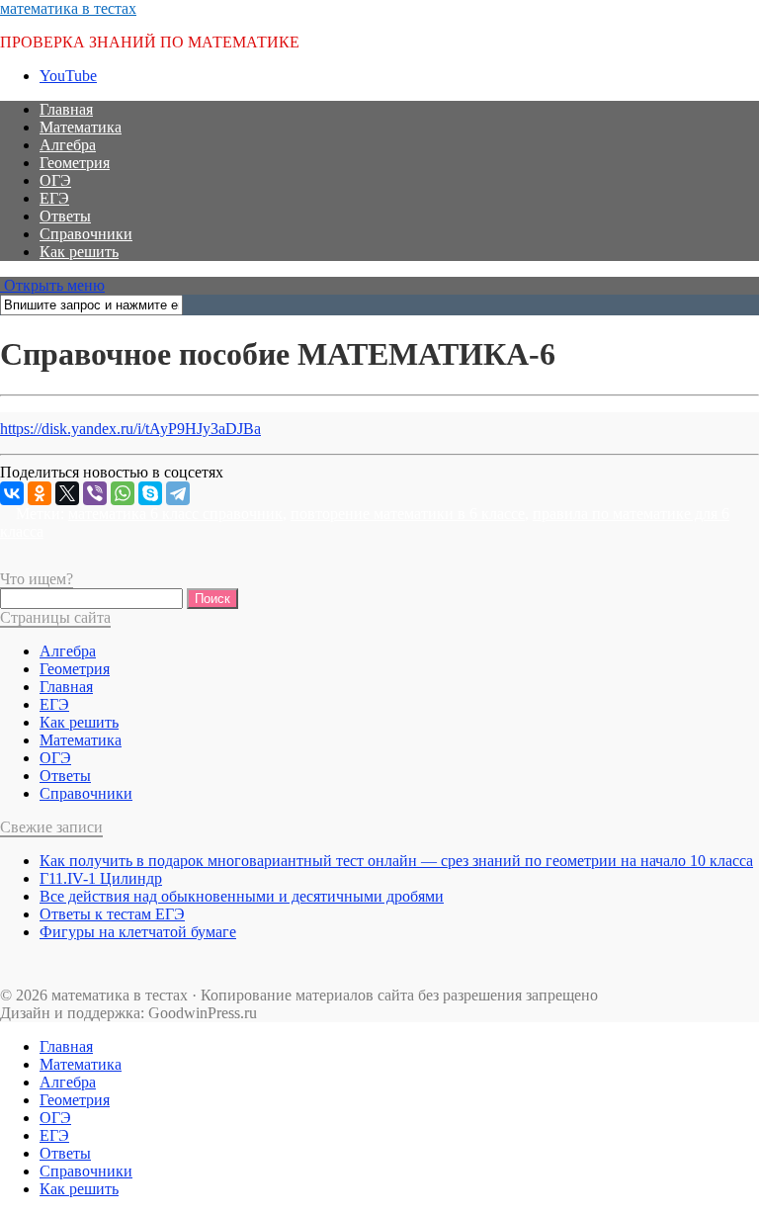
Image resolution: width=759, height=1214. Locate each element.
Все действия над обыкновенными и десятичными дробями (242, 896)
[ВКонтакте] (12, 493)
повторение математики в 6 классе (408, 513)
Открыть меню (52, 285)
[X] (67, 493)
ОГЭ (55, 180)
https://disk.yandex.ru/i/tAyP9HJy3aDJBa (130, 428)
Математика (81, 127)
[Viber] (95, 493)
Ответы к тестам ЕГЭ (112, 914)
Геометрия (75, 162)
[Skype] (150, 493)
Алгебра (68, 144)
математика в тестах (68, 8)
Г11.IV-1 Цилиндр (101, 878)
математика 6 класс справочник (175, 513)
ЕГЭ (54, 198)
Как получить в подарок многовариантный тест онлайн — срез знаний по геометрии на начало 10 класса (396, 860)
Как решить (79, 251)
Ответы (65, 216)
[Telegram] (178, 493)
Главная (66, 109)
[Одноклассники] (39, 493)
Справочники (86, 233)
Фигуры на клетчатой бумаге (138, 931)
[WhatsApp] (122, 493)
